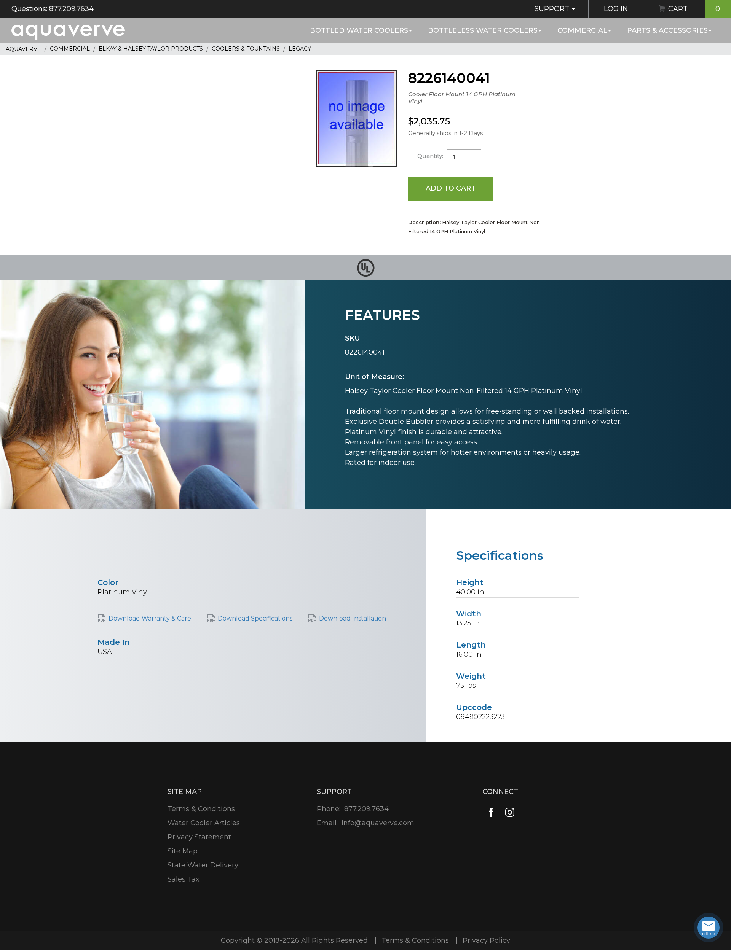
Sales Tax (184, 879)
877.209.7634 (366, 809)
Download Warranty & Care (150, 618)
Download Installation (352, 618)
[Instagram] (510, 812)
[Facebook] (491, 812)
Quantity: (430, 155)
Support (553, 9)
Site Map (183, 851)
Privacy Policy (486, 940)
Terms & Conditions (201, 809)
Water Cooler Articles (204, 823)
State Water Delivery (203, 865)
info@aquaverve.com (378, 823)
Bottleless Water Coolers (483, 30)
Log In (616, 9)
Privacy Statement (199, 837)
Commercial (582, 30)
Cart (694, 9)
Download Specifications (255, 618)
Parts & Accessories (667, 30)
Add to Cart (451, 188)
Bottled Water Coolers (359, 30)
